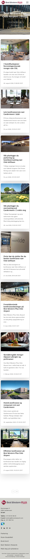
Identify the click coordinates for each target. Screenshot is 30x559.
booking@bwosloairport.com (14, 518)
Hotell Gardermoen (15, 22)
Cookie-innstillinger (20, 556)
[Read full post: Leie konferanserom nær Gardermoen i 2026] (15, 99)
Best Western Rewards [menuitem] (9, 545)
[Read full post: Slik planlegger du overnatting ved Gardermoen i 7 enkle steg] (15, 192)
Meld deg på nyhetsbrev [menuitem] (9, 549)
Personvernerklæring (10, 556)
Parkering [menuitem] (4, 533)
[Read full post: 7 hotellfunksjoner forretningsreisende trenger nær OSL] (15, 49)
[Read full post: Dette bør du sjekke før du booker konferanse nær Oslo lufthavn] (15, 242)
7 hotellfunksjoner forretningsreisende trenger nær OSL (12, 66)
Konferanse (15, 25)
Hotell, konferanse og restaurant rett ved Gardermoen (13, 405)
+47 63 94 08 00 (11, 516)
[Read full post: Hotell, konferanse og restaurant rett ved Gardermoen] (15, 389)
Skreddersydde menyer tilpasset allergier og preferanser (13, 357)
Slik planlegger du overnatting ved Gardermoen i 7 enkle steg (15, 208)
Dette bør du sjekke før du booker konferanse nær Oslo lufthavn (15, 259)
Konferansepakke (15, 28)
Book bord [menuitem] (5, 541)
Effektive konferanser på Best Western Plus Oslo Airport (14, 453)
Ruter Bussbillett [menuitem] (7, 537)
